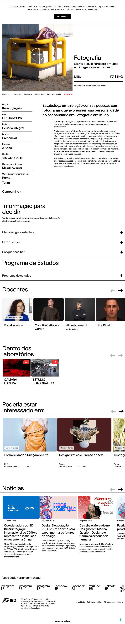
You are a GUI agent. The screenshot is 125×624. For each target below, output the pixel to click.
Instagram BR (43, 587)
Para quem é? (11, 242)
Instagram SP (7, 587)
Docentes (28, 94)
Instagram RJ (25, 587)
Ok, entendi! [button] (62, 16)
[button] (112, 290)
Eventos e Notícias (54, 94)
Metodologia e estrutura (18, 232)
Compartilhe (11, 191)
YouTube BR (94, 587)
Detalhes (17, 94)
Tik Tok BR (122, 588)
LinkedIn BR (109, 587)
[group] (17, 314)
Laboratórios (39, 94)
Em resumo (6, 94)
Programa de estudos (16, 275)
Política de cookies (94, 602)
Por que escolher (13, 252)
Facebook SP (60, 587)
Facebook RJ (78, 587)
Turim (6, 183)
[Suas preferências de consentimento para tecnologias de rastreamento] (120, 619)
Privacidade (80, 602)
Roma (6, 178)
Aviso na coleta (62, 621)
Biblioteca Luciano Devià (113, 602)
